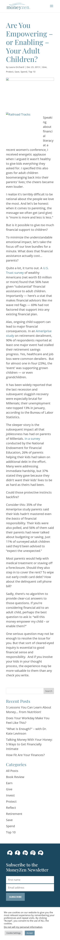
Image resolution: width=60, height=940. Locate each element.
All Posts (12, 771)
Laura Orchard (16, 67)
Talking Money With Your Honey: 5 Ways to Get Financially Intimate (29, 744)
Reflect (11, 808)
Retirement (14, 814)
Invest (10, 795)
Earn (9, 783)
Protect (9, 71)
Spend (24, 71)
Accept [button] (30, 933)
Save (17, 71)
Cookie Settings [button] (13, 933)
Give (44, 67)
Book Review (15, 777)
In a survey (32, 439)
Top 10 (31, 71)
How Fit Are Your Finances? (25, 755)
